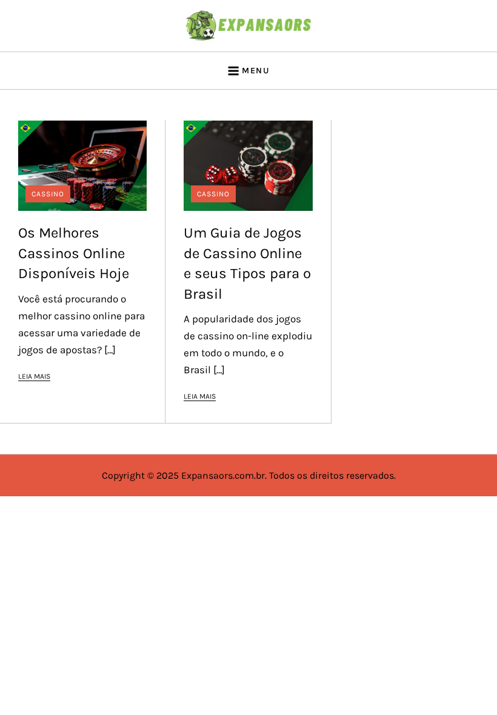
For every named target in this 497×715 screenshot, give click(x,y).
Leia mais (34, 376)
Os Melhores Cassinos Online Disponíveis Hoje (73, 253)
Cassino (48, 194)
